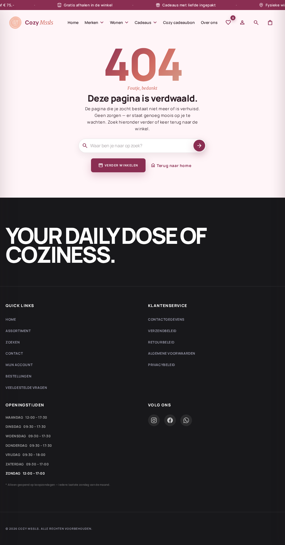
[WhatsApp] (186, 420)
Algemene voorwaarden (171, 353)
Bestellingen (18, 376)
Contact (14, 353)
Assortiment (18, 330)
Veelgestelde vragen (26, 387)
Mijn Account (19, 364)
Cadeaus (146, 22)
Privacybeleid (161, 364)
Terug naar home (171, 165)
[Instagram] (154, 420)
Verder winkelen (118, 165)
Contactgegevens (166, 319)
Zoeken (13, 342)
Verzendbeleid (162, 330)
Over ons (209, 22)
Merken (94, 22)
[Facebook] (170, 420)
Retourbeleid (161, 342)
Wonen (119, 22)
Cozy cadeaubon (179, 22)
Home (73, 22)
